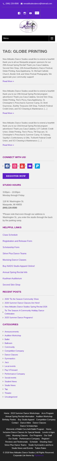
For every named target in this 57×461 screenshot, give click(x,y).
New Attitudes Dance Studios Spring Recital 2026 (26, 307)
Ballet (7, 339)
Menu (6, 38)
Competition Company (14, 351)
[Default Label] (37, 166)
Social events (10, 378)
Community (10, 347)
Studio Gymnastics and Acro (40, 445)
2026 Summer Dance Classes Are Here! (22, 303)
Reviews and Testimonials (16, 442)
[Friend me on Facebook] (7, 166)
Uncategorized (11, 397)
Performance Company (15, 374)
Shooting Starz (46, 442)
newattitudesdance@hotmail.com (37, 3)
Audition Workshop (13, 335)
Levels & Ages (48, 432)
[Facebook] (19, 13)
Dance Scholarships (29, 426)
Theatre (8, 393)
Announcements (12, 332)
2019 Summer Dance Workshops (25, 413)
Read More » (8, 81)
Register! (45, 438)
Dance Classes (11, 355)
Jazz (7, 362)
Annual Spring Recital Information (19, 416)
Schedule (34, 442)
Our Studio (13, 438)
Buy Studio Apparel (26, 419)
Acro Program (47, 413)
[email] (29, 166)
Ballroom (8, 343)
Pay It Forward (11, 370)
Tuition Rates (40, 448)
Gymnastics (10, 358)
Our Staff (48, 435)
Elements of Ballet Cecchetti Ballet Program (25, 429)
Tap (6, 389)
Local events (10, 366)
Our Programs (36, 435)
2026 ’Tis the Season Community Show (22, 299)
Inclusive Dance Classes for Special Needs (21, 432)
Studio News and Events (22, 448)
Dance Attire (25, 423)
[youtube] (22, 166)
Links (8, 435)
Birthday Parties (9, 419)
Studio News (10, 385)
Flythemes (39, 455)
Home (6, 413)
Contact (15, 423)
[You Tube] (30, 13)
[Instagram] (25, 13)
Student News (11, 381)
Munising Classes (20, 435)
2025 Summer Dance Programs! (19, 317)
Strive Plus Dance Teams (16, 445)
